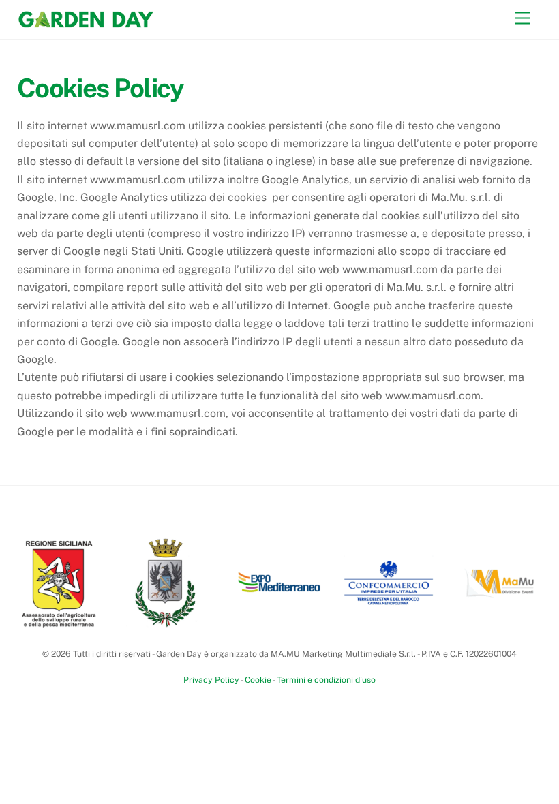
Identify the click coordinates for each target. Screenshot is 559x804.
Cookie (258, 680)
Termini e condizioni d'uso (326, 680)
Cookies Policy (100, 88)
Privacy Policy (211, 680)
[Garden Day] (85, 21)
